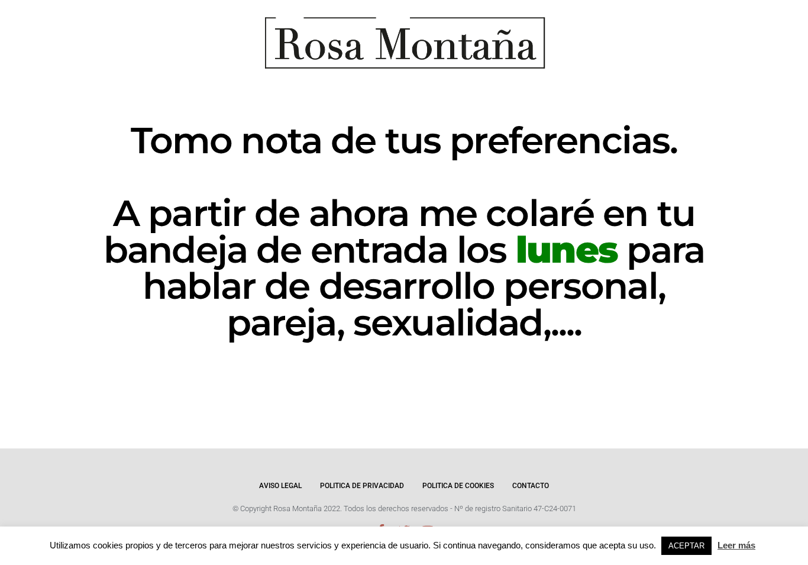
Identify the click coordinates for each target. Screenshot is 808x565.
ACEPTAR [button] (686, 545)
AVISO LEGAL (280, 486)
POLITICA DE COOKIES (458, 486)
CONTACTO (530, 486)
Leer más (736, 545)
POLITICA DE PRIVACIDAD (362, 486)
